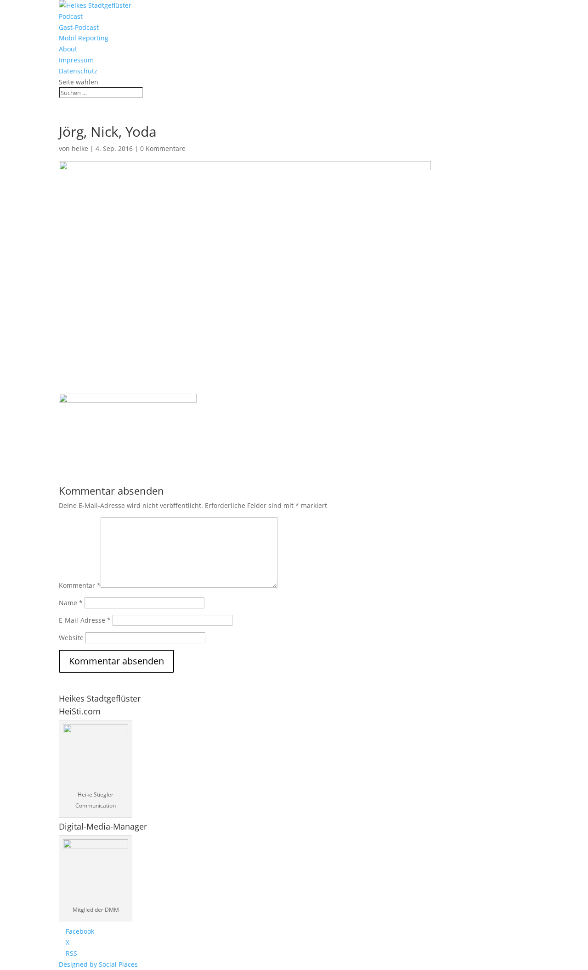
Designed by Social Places (98, 964)
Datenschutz (78, 71)
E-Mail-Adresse (85, 620)
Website (71, 637)
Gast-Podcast (79, 27)
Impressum (76, 60)
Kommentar (80, 585)
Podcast (71, 16)
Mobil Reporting (83, 37)
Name (71, 602)
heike (80, 148)
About (68, 49)
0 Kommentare (163, 148)
